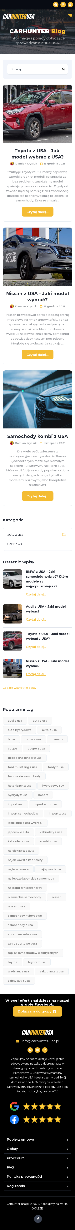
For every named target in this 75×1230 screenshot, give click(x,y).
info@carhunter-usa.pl (40, 1041)
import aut (15, 804)
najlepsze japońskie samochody (31, 878)
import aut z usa (45, 804)
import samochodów (23, 813)
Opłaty (12, 1149)
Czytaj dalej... (38, 212)
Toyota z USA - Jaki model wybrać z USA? (37, 154)
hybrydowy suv (53, 785)
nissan (56, 897)
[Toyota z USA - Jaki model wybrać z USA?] (37, 114)
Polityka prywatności (24, 1177)
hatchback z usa (20, 785)
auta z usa (15, 534)
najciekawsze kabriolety (25, 860)
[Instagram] (63, 4)
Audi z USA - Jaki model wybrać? (46, 609)
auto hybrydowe (19, 730)
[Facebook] (55, 4)
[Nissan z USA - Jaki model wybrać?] (37, 257)
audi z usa (15, 720)
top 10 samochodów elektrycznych (33, 953)
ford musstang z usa (22, 767)
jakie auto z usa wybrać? (25, 823)
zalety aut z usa (19, 980)
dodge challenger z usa (25, 758)
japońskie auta (18, 832)
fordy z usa (56, 767)
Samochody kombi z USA (37, 436)
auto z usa (49, 730)
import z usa (58, 813)
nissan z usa (16, 906)
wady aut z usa (18, 971)
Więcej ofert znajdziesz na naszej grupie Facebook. (37, 1002)
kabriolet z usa (18, 841)
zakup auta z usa (52, 971)
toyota (12, 962)
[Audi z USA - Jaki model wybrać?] (12, 614)
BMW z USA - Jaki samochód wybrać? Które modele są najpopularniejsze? (47, 579)
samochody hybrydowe (25, 915)
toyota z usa (37, 962)
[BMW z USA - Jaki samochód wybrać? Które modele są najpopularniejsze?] (12, 579)
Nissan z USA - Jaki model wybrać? (37, 296)
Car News (14, 544)
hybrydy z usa (18, 795)
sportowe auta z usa (22, 934)
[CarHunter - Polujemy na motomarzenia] (19, 16)
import (43, 795)
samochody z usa (20, 925)
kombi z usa (48, 841)
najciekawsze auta (21, 850)
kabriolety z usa (51, 832)
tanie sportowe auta (22, 943)
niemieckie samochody (24, 897)
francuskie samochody (24, 776)
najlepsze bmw (50, 869)
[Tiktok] (70, 4)
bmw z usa (33, 739)
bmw (11, 739)
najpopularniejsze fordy (25, 888)
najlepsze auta (18, 869)
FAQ (10, 1167)
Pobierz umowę (20, 1139)
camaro (57, 739)
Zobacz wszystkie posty (19, 688)
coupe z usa (36, 748)
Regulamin (16, 1186)
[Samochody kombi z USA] (37, 399)
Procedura (15, 1158)
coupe (12, 748)
